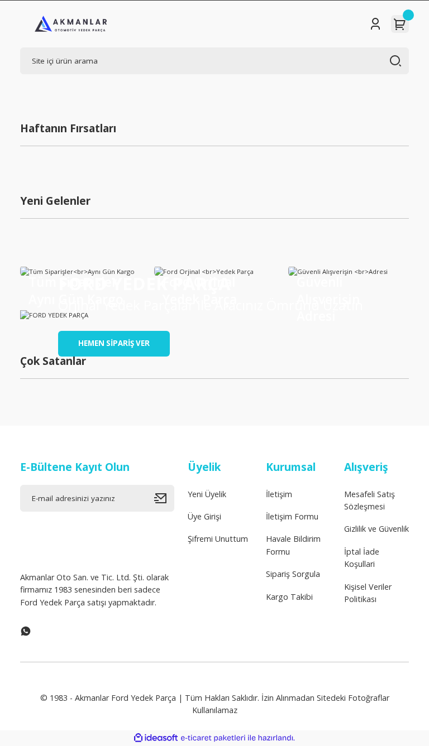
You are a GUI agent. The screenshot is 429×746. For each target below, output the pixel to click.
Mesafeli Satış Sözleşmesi (369, 500)
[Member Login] (375, 24)
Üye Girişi (204, 516)
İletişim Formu (292, 516)
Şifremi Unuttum (218, 538)
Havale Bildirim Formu (293, 544)
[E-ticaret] (213, 738)
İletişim (279, 494)
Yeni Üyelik (207, 494)
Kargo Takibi (289, 596)
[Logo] (71, 24)
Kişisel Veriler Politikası (368, 592)
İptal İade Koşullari (361, 557)
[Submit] (164, 498)
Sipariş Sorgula (293, 574)
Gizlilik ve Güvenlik (376, 528)
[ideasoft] (156, 738)
